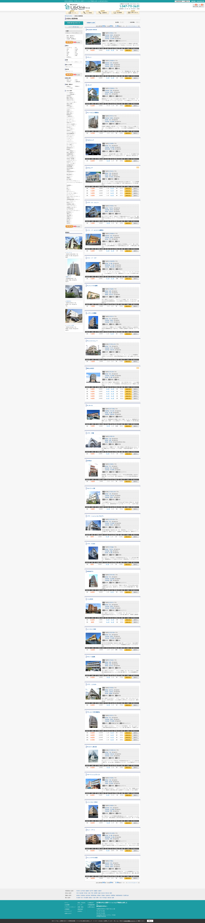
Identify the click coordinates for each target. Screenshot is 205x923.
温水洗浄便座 (70, 168)
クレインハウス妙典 (92, 285)
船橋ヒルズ (68, 276)
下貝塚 (112, 408)
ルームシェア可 (71, 125)
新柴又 (111, 497)
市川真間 (112, 38)
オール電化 (70, 144)
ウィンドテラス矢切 (92, 857)
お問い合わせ (91, 907)
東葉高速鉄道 (119, 895)
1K (76, 47)
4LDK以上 (69, 57)
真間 (112, 143)
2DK (76, 50)
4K (67, 55)
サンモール (90, 405)
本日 (76, 80)
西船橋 (110, 693)
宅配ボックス (70, 197)
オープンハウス (71, 121)
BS (68, 188)
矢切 (111, 36)
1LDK (76, 49)
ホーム (66, 902)
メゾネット (70, 138)
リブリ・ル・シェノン (93, 202)
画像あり (69, 86)
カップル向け (70, 129)
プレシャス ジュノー (92, 340)
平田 (92, 893)
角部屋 (69, 223)
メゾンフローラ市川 (92, 802)
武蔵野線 (107, 411)
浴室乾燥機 (70, 166)
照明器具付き (70, 147)
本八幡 (112, 149)
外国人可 (69, 122)
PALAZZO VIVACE (92, 29)
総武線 (106, 94)
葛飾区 (95, 890)
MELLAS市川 (90, 368)
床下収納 (69, 179)
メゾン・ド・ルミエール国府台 (95, 230)
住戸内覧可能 (70, 209)
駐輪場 (69, 149)
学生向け (69, 127)
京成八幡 (112, 266)
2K (67, 50)
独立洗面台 (70, 174)
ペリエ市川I (90, 599)
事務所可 (69, 105)
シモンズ (89, 85)
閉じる (150, 920)
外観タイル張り (71, 155)
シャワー (69, 173)
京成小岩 (112, 349)
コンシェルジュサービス (73, 210)
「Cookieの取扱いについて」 (129, 921)
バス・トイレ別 (71, 163)
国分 (112, 33)
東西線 (106, 173)
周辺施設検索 (91, 904)
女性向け (69, 130)
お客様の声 (91, 902)
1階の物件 (70, 215)
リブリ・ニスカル (91, 684)
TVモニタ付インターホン (73, 196)
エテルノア (90, 167)
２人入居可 (70, 106)
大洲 (112, 371)
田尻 (112, 687)
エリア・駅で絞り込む (74, 26)
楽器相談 (69, 95)
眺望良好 (69, 114)
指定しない (69, 80)
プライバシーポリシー (70, 907)
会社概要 (67, 904)
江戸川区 (110, 344)
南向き (69, 221)
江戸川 (111, 322)
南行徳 (110, 442)
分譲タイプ (70, 111)
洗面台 (69, 169)
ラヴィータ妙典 (91, 656)
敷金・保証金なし (71, 35)
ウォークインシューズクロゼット (74, 183)
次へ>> (135, 26)
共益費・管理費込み (71, 38)
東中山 (111, 209)
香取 (112, 777)
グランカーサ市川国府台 (93, 712)
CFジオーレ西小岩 (92, 746)
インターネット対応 (72, 193)
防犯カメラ (70, 202)
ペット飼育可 (70, 92)
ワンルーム (69, 47)
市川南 (112, 519)
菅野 (111, 90)
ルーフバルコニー (71, 143)
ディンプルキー (71, 201)
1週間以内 (77, 81)
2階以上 (69, 213)
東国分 (112, 88)
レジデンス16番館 (91, 313)
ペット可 (80, 904)
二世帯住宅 (70, 116)
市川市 (109, 33)
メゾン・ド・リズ (91, 258)
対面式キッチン (71, 162)
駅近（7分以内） (82, 902)
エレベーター (70, 146)
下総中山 (111, 208)
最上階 (69, 220)
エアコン (69, 176)
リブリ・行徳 (90, 433)
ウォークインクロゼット (73, 180)
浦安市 (99, 890)
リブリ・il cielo (91, 543)
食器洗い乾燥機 (71, 158)
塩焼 (112, 660)
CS (68, 186)
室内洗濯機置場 (71, 133)
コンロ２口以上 (71, 157)
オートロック (70, 194)
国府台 (111, 35)
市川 (110, 94)
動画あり (77, 86)
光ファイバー (70, 191)
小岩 (110, 346)
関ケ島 (112, 436)
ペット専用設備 (71, 94)
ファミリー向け (71, 132)
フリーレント (70, 118)
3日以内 (68, 81)
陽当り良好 (70, 97)
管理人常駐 (70, 113)
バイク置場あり (71, 151)
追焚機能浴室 (70, 165)
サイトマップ (68, 911)
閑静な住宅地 (70, 99)
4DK (76, 55)
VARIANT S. (90, 571)
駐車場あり (70, 212)
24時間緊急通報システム (73, 199)
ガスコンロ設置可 (71, 124)
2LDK (68, 52)
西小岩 (113, 750)
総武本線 (107, 468)
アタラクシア (90, 140)
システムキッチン (71, 160)
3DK (68, 54)
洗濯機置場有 (70, 154)
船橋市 (87, 890)
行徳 (110, 173)
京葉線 (106, 176)
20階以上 (69, 218)
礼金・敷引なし (70, 37)
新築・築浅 (80, 907)
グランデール (69, 252)
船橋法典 (112, 414)
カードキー (70, 119)
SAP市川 (89, 460)
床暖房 (69, 177)
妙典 (110, 175)
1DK (68, 49)
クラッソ (89, 57)
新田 (112, 464)
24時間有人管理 (71, 204)
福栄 (99, 893)
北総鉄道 (107, 36)
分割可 (69, 110)
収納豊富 (69, 185)
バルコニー (70, 141)
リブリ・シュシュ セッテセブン (95, 516)
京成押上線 (126, 895)
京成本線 (107, 35)
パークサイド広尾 (70, 325)
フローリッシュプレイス (93, 774)
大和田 (112, 833)
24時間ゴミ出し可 (71, 207)
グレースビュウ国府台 (93, 112)
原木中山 (111, 211)
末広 (112, 171)
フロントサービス (71, 205)
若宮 (112, 205)
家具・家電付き (71, 152)
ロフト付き (70, 136)
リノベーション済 (71, 102)
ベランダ (69, 140)
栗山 (112, 861)
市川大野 (112, 411)
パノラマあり (70, 88)
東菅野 (112, 261)
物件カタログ (68, 913)
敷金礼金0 (80, 909)
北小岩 (113, 344)
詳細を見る (128, 50)
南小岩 (103, 893)
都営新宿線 (107, 149)
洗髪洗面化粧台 (71, 171)
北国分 (111, 64)
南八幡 (81, 893)
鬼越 (112, 547)
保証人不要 (70, 103)
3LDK (76, 54)
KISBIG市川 (68, 301)
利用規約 (67, 909)
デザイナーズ (70, 100)
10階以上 (69, 216)
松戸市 (109, 861)
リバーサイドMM (91, 629)
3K (76, 52)
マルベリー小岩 (91, 488)
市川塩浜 (111, 176)
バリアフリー (70, 108)
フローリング (70, 135)
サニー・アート (91, 830)
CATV (69, 190)
